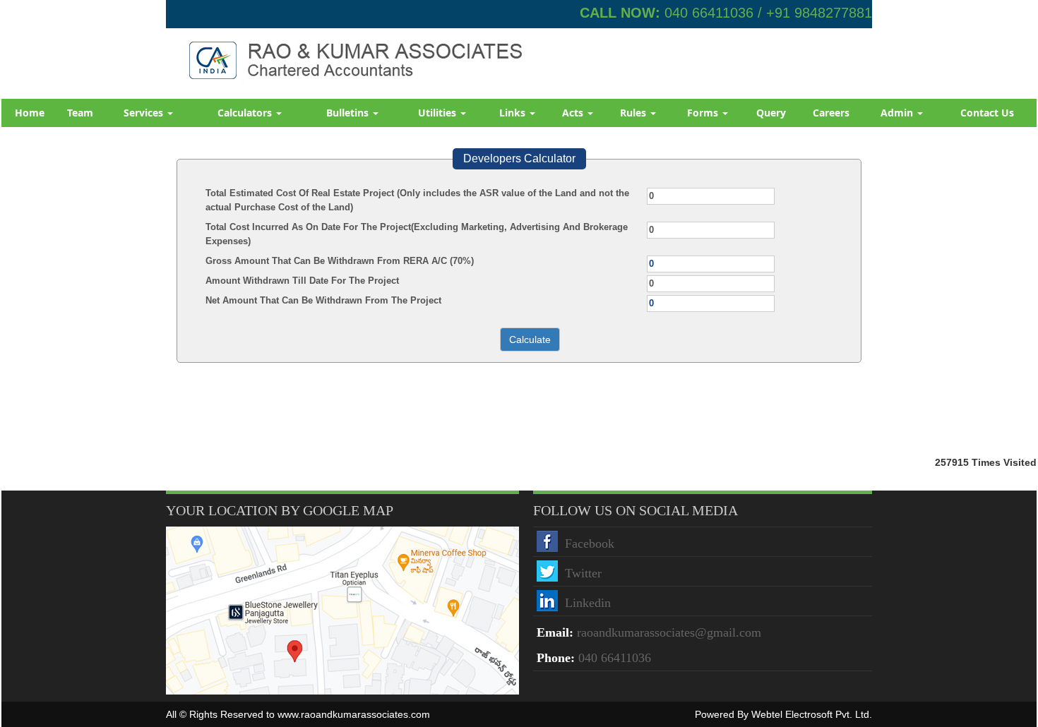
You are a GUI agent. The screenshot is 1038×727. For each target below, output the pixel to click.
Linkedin (588, 603)
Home (29, 112)
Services (145, 112)
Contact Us (987, 112)
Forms (704, 112)
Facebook (589, 543)
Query (771, 112)
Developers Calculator (519, 158)
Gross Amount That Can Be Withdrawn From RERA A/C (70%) (339, 261)
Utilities (438, 112)
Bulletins (348, 112)
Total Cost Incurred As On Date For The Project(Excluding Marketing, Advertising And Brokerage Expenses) (416, 234)
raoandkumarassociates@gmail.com (669, 632)
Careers (831, 112)
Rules (634, 112)
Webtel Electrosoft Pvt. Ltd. (811, 714)
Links (513, 112)
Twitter (583, 573)
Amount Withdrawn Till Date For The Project (302, 280)
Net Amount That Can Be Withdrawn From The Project (323, 300)
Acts (574, 112)
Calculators (246, 112)
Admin (898, 112)
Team (80, 112)
